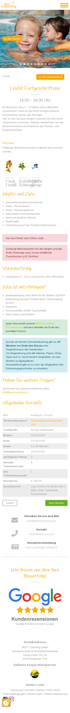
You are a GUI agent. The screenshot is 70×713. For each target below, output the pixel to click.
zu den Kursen (12, 38)
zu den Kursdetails (50, 76)
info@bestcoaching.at (15, 392)
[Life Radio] (35, 673)
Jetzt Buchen (56, 503)
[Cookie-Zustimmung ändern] (6, 702)
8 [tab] (46, 64)
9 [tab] (49, 64)
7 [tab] (42, 64)
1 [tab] (21, 64)
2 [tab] (24, 64)
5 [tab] (35, 64)
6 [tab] (39, 64)
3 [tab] (28, 64)
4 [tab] (31, 64)
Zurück (10, 503)
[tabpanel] (35, 39)
